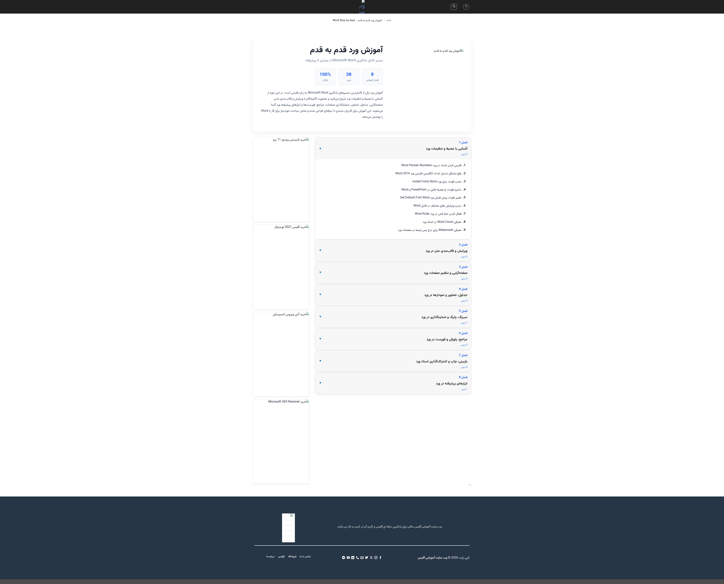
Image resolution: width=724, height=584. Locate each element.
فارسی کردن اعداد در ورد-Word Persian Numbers (431, 165)
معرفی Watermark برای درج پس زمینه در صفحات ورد (429, 230)
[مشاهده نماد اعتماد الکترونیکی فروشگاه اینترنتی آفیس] (288, 528)
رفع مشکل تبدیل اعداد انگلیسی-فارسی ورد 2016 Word (428, 173)
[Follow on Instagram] (375, 557)
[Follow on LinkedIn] (352, 557)
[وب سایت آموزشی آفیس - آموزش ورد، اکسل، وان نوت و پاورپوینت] (362, 7)
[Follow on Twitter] (366, 557)
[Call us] (357, 557)
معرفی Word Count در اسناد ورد (442, 222)
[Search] (454, 7)
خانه (389, 20)
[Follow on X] (371, 557)
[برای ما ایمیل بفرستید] (362, 557)
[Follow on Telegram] (343, 557)
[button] (466, 7)
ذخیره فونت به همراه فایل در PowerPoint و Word (431, 189)
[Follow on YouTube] (348, 557)
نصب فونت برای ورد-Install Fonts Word (437, 181)
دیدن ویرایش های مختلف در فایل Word (437, 206)
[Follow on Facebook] (380, 557)
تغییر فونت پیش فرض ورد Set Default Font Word (430, 197)
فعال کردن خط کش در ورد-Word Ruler (438, 214)
